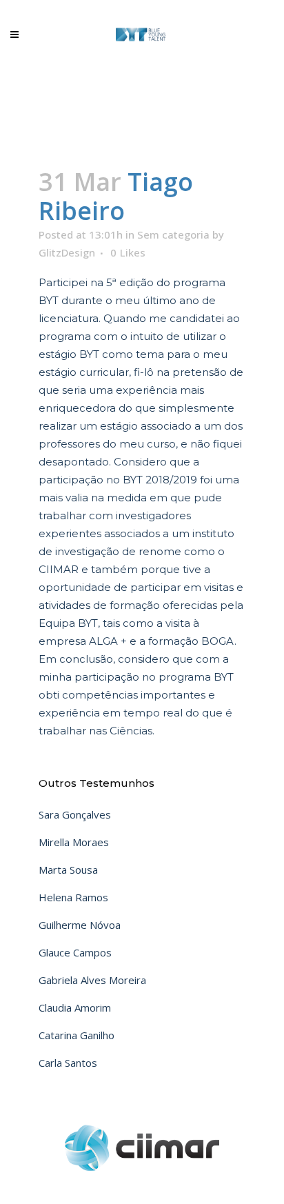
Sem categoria (173, 234)
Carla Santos (68, 1063)
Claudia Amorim (75, 1007)
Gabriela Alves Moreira (92, 980)
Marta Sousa (68, 869)
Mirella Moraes (74, 842)
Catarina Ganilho (76, 1035)
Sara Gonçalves (75, 814)
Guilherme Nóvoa (80, 925)
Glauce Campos (75, 952)
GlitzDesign (67, 252)
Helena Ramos (73, 897)
